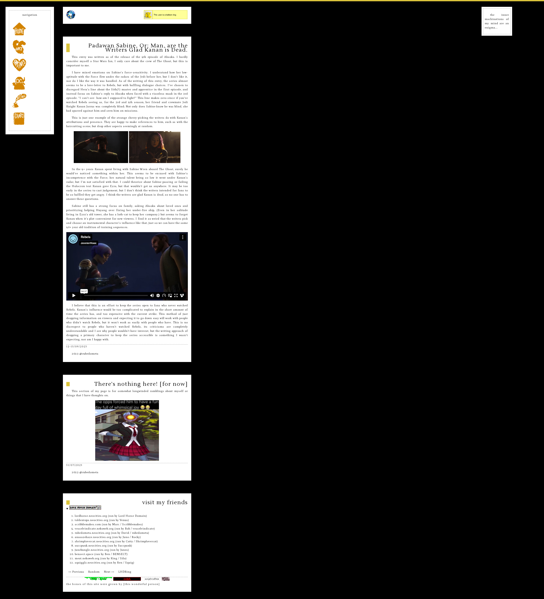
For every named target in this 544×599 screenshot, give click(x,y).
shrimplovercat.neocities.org (95, 541)
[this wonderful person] (141, 584)
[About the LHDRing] (125, 571)
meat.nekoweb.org (87, 558)
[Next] (109, 571)
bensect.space (84, 554)
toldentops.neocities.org (91, 520)
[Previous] (76, 571)
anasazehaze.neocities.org (93, 537)
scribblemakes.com (88, 524)
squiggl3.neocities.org (90, 562)
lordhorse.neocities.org (91, 515)
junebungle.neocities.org (92, 549)
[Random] (94, 571)
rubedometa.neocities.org (92, 532)
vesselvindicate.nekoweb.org (94, 528)
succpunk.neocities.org (91, 545)
